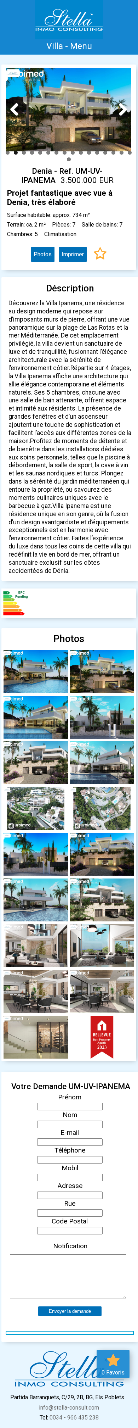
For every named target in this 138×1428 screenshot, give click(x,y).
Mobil (70, 1168)
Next (120, 109)
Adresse (69, 1186)
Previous (17, 109)
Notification (70, 1246)
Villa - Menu (69, 46)
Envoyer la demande (70, 1311)
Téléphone (69, 1150)
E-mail (70, 1132)
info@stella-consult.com (69, 1407)
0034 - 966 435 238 (74, 1417)
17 (69, 159)
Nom (70, 1115)
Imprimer (73, 254)
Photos (43, 254)
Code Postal (70, 1221)
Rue (69, 1203)
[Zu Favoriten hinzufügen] (100, 254)
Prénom (69, 1097)
